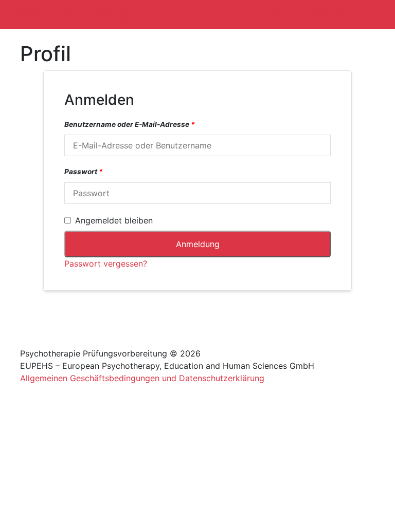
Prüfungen (329, 14)
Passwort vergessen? (105, 263)
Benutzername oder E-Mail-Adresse (129, 124)
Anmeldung (198, 244)
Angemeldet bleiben (114, 220)
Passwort (83, 171)
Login (368, 14)
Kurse (284, 14)
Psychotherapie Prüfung (71, 14)
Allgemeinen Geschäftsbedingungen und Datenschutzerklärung (142, 378)
